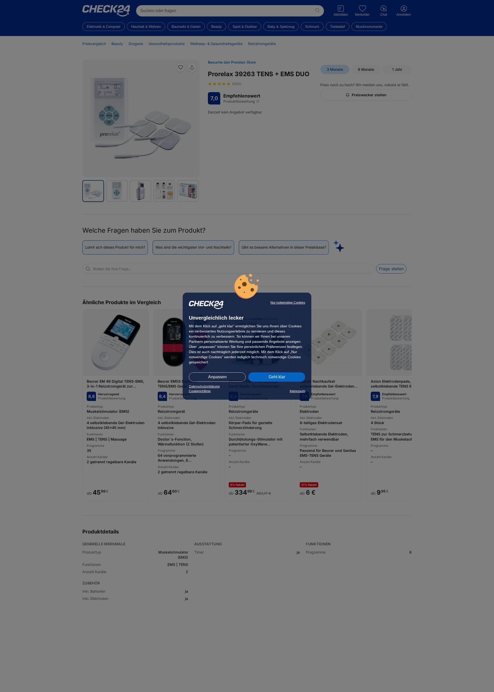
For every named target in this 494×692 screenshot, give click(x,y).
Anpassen (217, 377)
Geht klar (277, 377)
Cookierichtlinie (200, 391)
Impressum (297, 391)
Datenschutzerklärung (204, 386)
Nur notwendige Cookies (287, 302)
